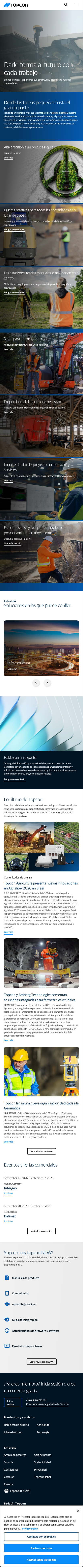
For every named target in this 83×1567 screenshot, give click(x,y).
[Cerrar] (78, 1510)
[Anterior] (35, 682)
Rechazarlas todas (41, 1548)
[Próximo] (47, 682)
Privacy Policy (30, 1528)
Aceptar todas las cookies (41, 1559)
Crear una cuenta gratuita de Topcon (47, 1404)
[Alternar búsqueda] (66, 4)
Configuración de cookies (41, 1536)
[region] (41, 1536)
